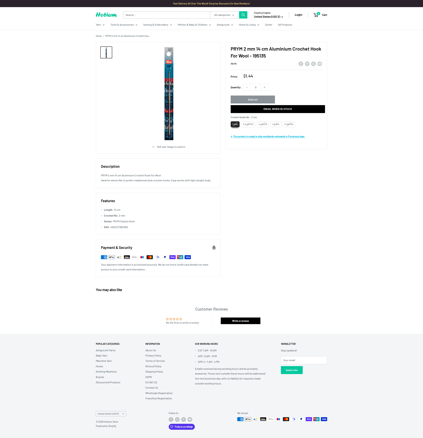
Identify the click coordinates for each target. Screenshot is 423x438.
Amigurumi (223, 24)
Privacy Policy (153, 355)
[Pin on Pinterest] (307, 63)
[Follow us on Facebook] (171, 419)
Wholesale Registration (159, 393)
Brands (100, 376)
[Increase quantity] (264, 87)
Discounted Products (108, 382)
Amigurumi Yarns (105, 350)
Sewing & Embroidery (155, 24)
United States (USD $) (108, 413)
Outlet (268, 24)
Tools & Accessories (122, 24)
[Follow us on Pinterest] (183, 419)
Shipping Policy (154, 371)
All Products (285, 24)
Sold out (253, 99)
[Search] (243, 15)
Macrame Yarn (104, 360)
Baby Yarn (101, 355)
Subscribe (292, 370)
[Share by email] (319, 63)
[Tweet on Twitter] (313, 63)
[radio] (235, 124)
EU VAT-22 (151, 382)
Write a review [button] (240, 320)
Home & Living (247, 24)
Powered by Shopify (106, 426)
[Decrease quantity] (247, 87)
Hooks (99, 366)
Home (99, 36)
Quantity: (236, 87)
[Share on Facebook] (301, 63)
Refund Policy (153, 366)
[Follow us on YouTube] (190, 419)
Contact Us (151, 387)
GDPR (148, 376)
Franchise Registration (158, 398)
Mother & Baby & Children (192, 24)
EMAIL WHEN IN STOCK (278, 109)
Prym (233, 63)
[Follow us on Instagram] (177, 419)
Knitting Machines (106, 371)
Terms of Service (155, 360)
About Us (150, 350)
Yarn (98, 24)
